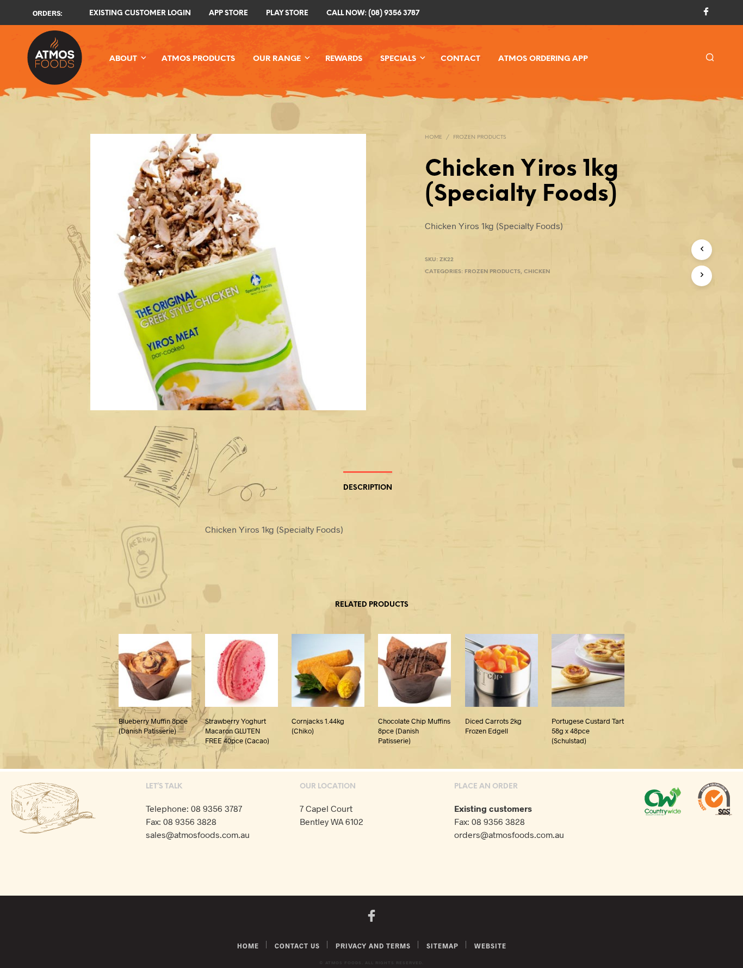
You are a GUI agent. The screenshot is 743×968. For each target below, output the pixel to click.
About (123, 59)
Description (367, 487)
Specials (398, 59)
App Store (228, 13)
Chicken (537, 272)
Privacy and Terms (373, 945)
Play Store (287, 13)
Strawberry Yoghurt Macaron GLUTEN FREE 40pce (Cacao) (237, 731)
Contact (460, 59)
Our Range (277, 59)
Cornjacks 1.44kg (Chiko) (318, 726)
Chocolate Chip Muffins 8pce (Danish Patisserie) (414, 731)
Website (490, 945)
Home (433, 137)
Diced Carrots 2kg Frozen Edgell (493, 726)
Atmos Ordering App (543, 59)
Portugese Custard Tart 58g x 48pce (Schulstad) (588, 731)
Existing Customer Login (140, 13)
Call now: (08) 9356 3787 (372, 13)
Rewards (343, 59)
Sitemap (442, 945)
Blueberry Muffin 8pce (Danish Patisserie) (153, 726)
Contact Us (297, 945)
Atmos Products (198, 59)
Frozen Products (479, 137)
